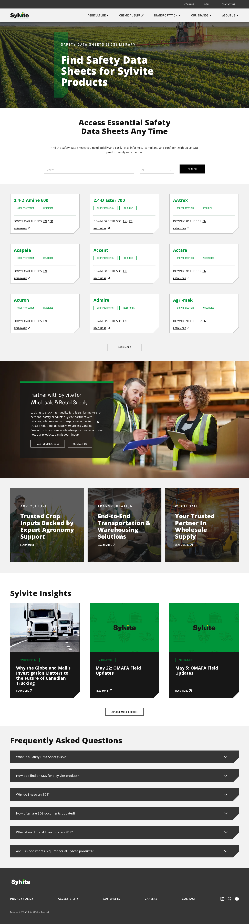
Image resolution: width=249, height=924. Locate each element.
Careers (189, 5)
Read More (18, 196)
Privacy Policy (21, 899)
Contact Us (228, 5)
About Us (228, 15)
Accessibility (68, 899)
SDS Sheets (111, 899)
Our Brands (200, 15)
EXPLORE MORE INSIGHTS (124, 712)
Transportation (166, 15)
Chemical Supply (131, 15)
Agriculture (97, 15)
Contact (189, 899)
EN (45, 221)
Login (206, 5)
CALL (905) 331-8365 (47, 444)
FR (51, 221)
